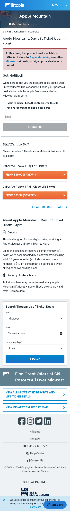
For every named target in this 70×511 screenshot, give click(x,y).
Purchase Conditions (55, 467)
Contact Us (36, 460)
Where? (9, 312)
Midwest (11, 61)
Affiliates (35, 431)
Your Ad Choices (40, 471)
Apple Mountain (39, 57)
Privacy (26, 471)
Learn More (35, 507)
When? (9, 327)
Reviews (35, 438)
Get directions (20, 24)
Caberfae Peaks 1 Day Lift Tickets (25, 166)
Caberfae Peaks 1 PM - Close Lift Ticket (29, 186)
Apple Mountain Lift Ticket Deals (22, 32)
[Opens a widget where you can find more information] (55, 505)
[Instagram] (31, 421)
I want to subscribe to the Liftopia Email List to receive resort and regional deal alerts (32, 105)
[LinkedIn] (48, 421)
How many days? (14, 342)
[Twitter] (39, 421)
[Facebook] (22, 421)
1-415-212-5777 (36, 446)
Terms (38, 467)
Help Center (36, 453)
